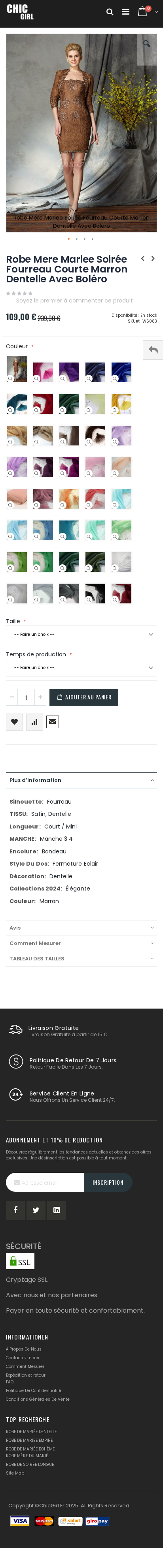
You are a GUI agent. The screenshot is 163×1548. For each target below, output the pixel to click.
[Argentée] (36, 600)
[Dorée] (10, 442)
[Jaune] (115, 410)
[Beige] (36, 442)
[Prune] (36, 473)
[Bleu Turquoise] (62, 537)
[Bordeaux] (115, 600)
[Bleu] (36, 537)
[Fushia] (36, 379)
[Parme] (10, 473)
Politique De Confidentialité (33, 1391)
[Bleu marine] (89, 379)
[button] (147, 50)
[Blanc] (115, 568)
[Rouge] (36, 410)
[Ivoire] (10, 600)
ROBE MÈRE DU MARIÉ (27, 1456)
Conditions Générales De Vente (38, 1399)
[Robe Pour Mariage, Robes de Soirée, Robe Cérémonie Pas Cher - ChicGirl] (20, 12)
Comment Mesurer (25, 1367)
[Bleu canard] (10, 410)
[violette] (62, 379)
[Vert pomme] (10, 568)
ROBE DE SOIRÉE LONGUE (30, 1464)
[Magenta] (62, 473)
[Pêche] (115, 473)
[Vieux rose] (36, 505)
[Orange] (62, 505)
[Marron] (89, 442)
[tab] (81, 780)
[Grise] (62, 600)
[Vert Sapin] (62, 410)
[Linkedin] (56, 1210)
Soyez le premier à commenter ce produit (74, 300)
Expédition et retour (25, 1375)
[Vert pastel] (115, 537)
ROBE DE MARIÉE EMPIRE (29, 1440)
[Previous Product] (142, 258)
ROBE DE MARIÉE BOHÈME (30, 1449)
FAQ (9, 1382)
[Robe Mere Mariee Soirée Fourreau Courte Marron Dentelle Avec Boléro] (10, 379)
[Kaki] (89, 568)
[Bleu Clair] (10, 537)
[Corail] (89, 505)
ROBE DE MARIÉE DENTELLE (31, 1432)
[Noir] (89, 600)
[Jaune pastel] (89, 410)
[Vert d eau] (89, 537)
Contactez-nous (22, 1358)
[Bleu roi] (115, 379)
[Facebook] (15, 1210)
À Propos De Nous (24, 1349)
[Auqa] (115, 505)
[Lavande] (115, 442)
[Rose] (89, 473)
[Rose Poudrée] (10, 505)
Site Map (15, 1473)
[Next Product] (152, 258)
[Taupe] (62, 442)
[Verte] (36, 568)
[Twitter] (36, 1210)
